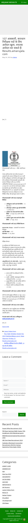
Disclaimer (19, 513)
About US (12, 511)
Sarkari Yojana (6, 495)
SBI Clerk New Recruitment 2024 (12, 440)
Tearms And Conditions (14, 516)
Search (4, 412)
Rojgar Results (9, 2)
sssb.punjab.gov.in (8, 319)
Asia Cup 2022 (6, 474)
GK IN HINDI (6, 479)
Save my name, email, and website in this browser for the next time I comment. (15, 395)
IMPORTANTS (6, 485)
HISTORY (5, 482)
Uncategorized (7, 500)
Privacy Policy (10, 513)
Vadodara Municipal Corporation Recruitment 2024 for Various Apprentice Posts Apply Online (12, 445)
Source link (5, 327)
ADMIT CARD (6, 466)
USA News (5, 503)
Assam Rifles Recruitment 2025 (12, 428)
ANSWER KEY (6, 469)
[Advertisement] (14, 20)
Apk (3, 471)
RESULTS (5, 492)
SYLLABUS (5, 498)
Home (7, 511)
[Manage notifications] (24, 519)
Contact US (20, 511)
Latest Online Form (10, 331)
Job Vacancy (6, 487)
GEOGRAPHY (6, 477)
